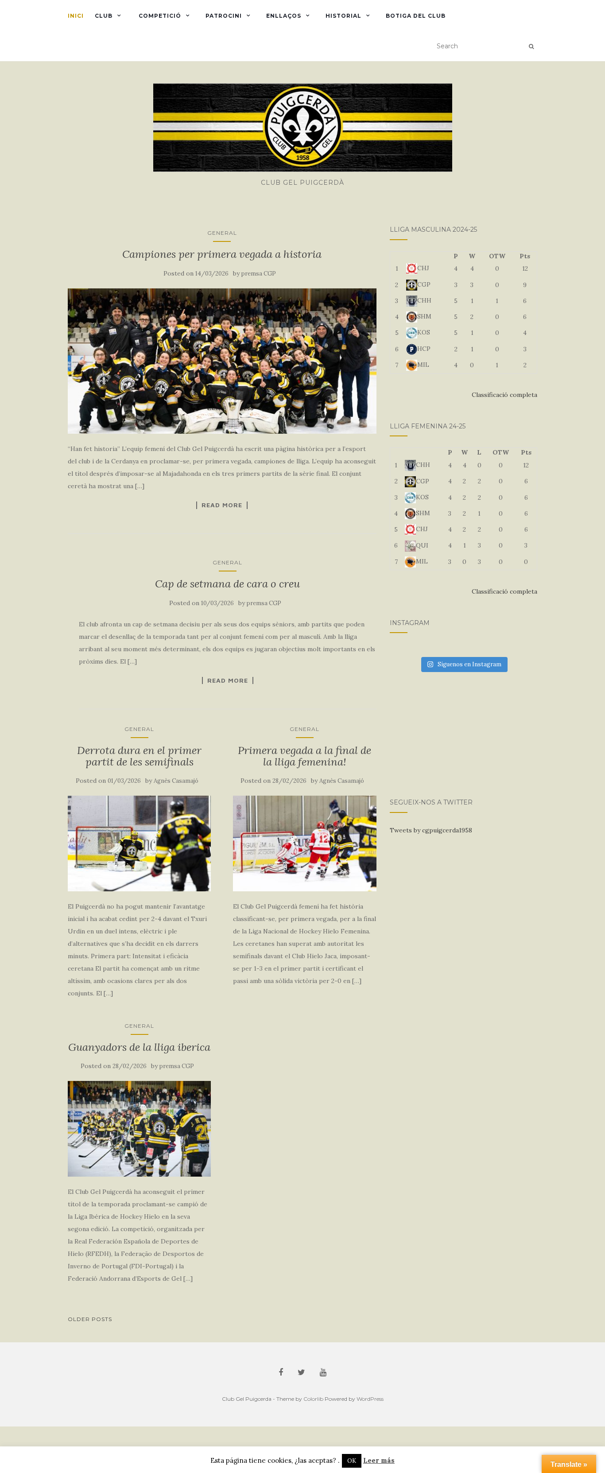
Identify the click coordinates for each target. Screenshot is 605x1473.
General (222, 232)
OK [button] (351, 1461)
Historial (343, 15)
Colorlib (313, 1398)
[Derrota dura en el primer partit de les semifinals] (139, 843)
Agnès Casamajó (176, 781)
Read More (222, 505)
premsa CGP (258, 273)
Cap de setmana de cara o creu (227, 584)
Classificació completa (504, 395)
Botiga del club (416, 15)
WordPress (370, 1398)
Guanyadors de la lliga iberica (139, 1047)
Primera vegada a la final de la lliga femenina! (304, 756)
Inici (76, 15)
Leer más (379, 1460)
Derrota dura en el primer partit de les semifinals (139, 756)
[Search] (531, 46)
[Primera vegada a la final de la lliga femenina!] (304, 843)
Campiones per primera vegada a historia (222, 254)
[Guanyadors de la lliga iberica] (139, 1129)
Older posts (90, 1319)
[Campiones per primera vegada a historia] (222, 361)
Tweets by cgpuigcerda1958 (431, 830)
